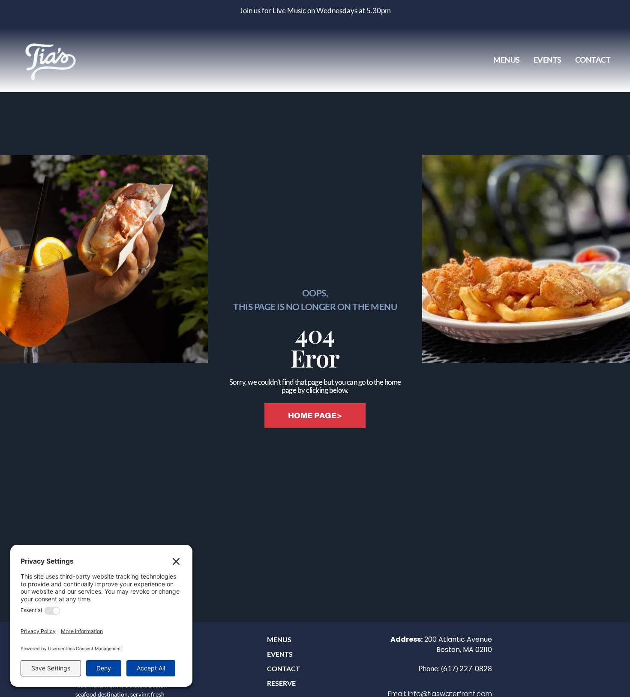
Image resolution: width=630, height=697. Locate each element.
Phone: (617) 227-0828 (455, 668)
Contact (593, 59)
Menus (506, 59)
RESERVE (281, 683)
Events (547, 59)
